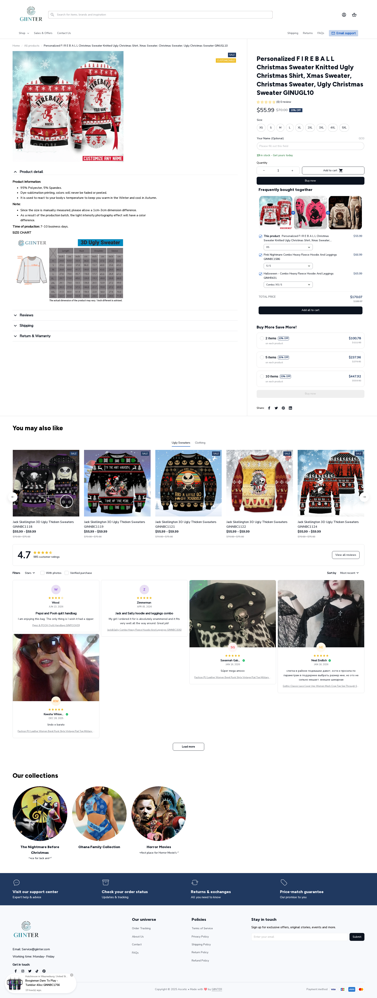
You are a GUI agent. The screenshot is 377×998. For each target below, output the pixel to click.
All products (31, 46)
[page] (346, 33)
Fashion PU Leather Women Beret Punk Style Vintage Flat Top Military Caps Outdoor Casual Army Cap (232, 677)
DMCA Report (47, 989)
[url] (217, 989)
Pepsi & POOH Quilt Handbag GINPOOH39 (56, 625)
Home (16, 46)
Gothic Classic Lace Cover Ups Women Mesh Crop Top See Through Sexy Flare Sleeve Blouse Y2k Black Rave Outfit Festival (321, 686)
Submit (357, 937)
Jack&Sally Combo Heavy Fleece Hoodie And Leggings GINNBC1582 (144, 629)
